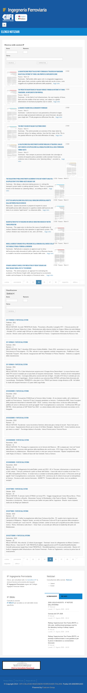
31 (27, 559)
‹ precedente (17, 282)
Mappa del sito (30, 681)
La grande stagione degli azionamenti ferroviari (32, 108)
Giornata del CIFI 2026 (55, 614)
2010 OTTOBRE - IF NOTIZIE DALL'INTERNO (17, 511)
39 (73, 559)
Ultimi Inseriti (52, 596)
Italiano (22, 19)
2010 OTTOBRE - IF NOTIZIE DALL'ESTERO (17, 489)
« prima (6, 282)
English (22, 16)
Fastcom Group (48, 687)
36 (44, 282)
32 (33, 559)
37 (50, 282)
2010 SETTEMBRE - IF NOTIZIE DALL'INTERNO (18, 535)
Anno (8, 48)
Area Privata (19, 681)
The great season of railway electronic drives (32, 126)
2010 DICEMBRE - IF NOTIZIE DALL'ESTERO (17, 418)
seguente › (65, 282)
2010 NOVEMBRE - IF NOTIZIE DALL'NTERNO (17, 462)
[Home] (25, 10)
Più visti (64, 596)
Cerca (8, 55)
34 (33, 282)
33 (27, 282)
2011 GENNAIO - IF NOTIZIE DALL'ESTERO (17, 364)
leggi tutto (56, 83)
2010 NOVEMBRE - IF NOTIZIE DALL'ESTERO (17, 440)
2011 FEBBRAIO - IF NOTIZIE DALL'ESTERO (17, 320)
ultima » (75, 282)
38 (56, 282)
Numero (26, 48)
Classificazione (11, 290)
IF (31, 580)
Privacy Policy (8, 681)
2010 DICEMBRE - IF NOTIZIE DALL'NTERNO (17, 391)
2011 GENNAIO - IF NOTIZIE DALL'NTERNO (17, 342)
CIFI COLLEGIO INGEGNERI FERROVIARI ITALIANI (41, 684)
